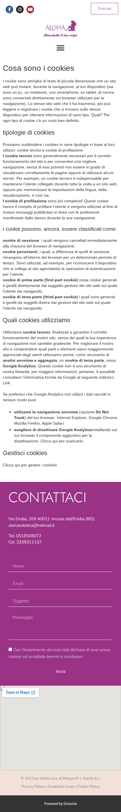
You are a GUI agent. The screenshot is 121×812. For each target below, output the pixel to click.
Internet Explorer (71, 417)
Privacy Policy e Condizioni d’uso (48, 786)
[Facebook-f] (9, 9)
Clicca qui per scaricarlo (62, 441)
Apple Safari (53, 423)
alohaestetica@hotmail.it (31, 525)
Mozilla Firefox (27, 423)
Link (6, 383)
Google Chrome (103, 417)
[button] (60, 47)
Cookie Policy (89, 786)
